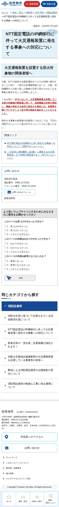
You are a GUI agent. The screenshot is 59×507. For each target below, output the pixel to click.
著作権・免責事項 (13, 468)
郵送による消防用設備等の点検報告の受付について (30, 372)
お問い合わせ (31, 448)
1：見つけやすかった (17, 226)
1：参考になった (15, 261)
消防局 (29, 12)
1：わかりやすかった (17, 243)
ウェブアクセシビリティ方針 (18, 479)
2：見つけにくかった (17, 230)
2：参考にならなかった (18, 265)
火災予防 (39, 12)
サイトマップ (11, 457)
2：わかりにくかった (17, 247)
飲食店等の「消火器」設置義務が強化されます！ (30, 345)
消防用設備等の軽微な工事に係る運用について (30, 385)
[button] (32, 4)
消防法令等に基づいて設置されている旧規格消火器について (30, 317)
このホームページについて (17, 463)
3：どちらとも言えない (18, 234)
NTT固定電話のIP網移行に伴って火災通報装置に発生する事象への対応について (30, 331)
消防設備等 (51, 12)
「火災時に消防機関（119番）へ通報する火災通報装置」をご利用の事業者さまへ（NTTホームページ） (31, 155)
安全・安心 (17, 12)
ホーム (5, 12)
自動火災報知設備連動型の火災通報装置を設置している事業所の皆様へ (30, 358)
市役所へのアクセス (32, 436)
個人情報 (10, 473)
